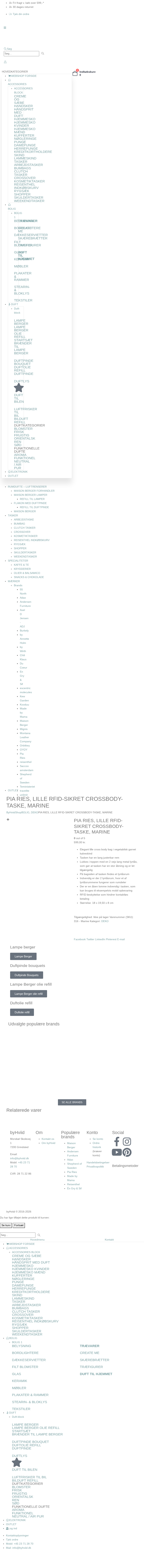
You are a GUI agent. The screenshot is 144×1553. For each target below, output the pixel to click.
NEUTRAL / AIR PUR (28, 1516)
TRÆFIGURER (29, 245)
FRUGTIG (21, 435)
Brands (18, 585)
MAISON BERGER (25, 511)
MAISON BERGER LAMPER (30, 494)
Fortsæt (18, 1225)
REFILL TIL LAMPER (32, 498)
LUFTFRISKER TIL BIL (29, 1477)
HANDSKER (23, 106)
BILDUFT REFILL (21, 420)
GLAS (16, 1374)
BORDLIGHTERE (25, 1353)
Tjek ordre (12, 1539)
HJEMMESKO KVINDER (24, 124)
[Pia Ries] (39, 1084)
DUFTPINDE (23, 374)
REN (17, 442)
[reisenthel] (105, 1084)
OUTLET (13, 475)
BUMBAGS (22, 168)
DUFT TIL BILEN (24, 1470)
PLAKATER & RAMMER (30, 1395)
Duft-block (18, 1416)
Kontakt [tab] (109, 1239)
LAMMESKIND (25, 158)
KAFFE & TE (21, 564)
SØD (17, 445)
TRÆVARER (28, 221)
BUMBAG (19, 523)
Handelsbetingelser (98, 1162)
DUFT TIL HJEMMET (96, 1374)
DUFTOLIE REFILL (22, 368)
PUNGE (20, 142)
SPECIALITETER (18, 560)
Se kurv (6, 1225)
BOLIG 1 (17, 1342)
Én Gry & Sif (74, 1188)
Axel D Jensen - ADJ (24, 618)
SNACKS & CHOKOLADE (29, 577)
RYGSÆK (21, 191)
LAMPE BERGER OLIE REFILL (21, 332)
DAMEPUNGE (25, 145)
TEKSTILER (23, 300)
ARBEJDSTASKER (28, 165)
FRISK (19, 432)
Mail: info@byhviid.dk (18, 1547)
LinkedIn (100, 939)
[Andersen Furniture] (39, 1050)
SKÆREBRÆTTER (32, 238)
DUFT (14, 304)
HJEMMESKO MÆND (24, 130)
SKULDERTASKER (28, 197)
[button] (8, 48)
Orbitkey (25, 745)
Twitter (90, 939)
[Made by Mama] (39, 1067)
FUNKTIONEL (24, 458)
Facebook (80, 939)
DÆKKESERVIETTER (31, 235)
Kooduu (24, 704)
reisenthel (26, 761)
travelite (24, 790)
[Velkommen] (5, 62)
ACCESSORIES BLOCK (26, 1252)
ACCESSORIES (18, 1248)
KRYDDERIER (22, 568)
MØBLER (21, 266)
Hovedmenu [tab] (37, 1239)
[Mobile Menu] (5, 27)
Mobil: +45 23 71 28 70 (19, 1543)
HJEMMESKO (24, 119)
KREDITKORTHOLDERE (33, 152)
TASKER (20, 162)
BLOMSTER (23, 429)
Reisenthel (73, 1184)
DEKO (105, 921)
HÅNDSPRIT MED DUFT (31, 1262)
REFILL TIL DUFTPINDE (34, 507)
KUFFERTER (24, 135)
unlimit (24, 794)
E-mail (121, 939)
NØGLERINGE (25, 139)
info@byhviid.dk (19, 1158)
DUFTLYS (21, 381)
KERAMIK (19, 1381)
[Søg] (43, 53)
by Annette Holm (24, 638)
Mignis (24, 729)
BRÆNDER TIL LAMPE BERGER (23, 348)
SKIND (19, 155)
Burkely (24, 630)
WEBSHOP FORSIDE (24, 75)
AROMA (20, 455)
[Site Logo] (17, 39)
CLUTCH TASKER (21, 173)
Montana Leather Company (25, 737)
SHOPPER (22, 194)
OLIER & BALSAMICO (27, 572)
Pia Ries (72, 1171)
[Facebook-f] (117, 1141)
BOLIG (13, 1338)
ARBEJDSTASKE (24, 519)
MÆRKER (14, 581)
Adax (23, 597)
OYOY (23, 749)
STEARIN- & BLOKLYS (29, 1402)
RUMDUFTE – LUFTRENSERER (27, 486)
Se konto (98, 1138)
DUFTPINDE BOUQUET (23, 362)
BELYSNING (21, 1346)
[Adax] (105, 1033)
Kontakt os (48, 1138)
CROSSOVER (25, 178)
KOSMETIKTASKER (29, 181)
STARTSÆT (23, 340)
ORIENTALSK (24, 438)
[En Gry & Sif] (105, 1050)
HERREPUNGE (26, 148)
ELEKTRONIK (19, 471)
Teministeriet (27, 786)
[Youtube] (117, 1152)
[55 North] (39, 1033)
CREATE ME (25, 229)
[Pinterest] (127, 1152)
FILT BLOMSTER (25, 1367)
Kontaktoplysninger (17, 1535)
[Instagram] (127, 1141)
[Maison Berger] (105, 1067)
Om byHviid (48, 1142)
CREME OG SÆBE (26, 1256)
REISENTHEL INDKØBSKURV (26, 186)
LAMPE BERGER (21, 322)
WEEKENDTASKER (29, 201)
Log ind (12, 1528)
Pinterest (111, 939)
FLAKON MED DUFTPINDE (30, 503)
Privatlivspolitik (95, 1166)
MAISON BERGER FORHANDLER (34, 490)
